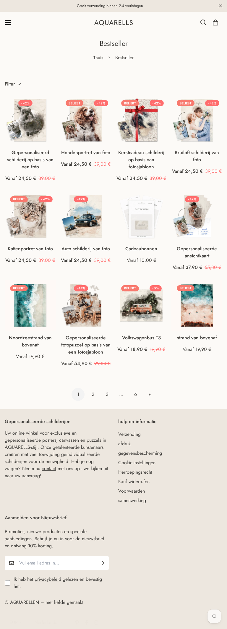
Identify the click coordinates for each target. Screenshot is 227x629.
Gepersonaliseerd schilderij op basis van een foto (30, 159)
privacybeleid (48, 579)
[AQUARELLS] (113, 22)
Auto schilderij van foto (85, 248)
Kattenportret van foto (30, 248)
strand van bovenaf (197, 337)
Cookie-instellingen (136, 462)
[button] (215, 22)
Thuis (98, 57)
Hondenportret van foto (85, 152)
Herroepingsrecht (135, 472)
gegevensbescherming (140, 453)
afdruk (124, 443)
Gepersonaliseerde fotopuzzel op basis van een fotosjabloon (86, 344)
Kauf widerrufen (134, 481)
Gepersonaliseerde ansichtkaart (197, 252)
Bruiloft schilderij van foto (197, 156)
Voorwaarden (131, 491)
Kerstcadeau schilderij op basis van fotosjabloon (141, 159)
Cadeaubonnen (141, 248)
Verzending (129, 434)
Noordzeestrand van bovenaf (30, 341)
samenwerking (132, 500)
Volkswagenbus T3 (141, 337)
